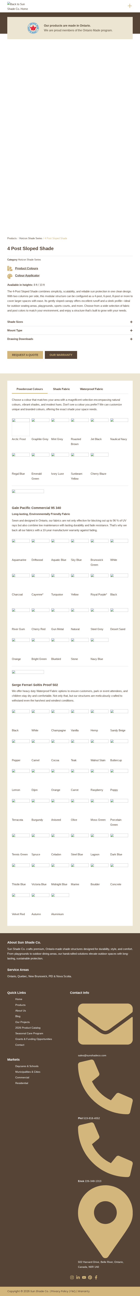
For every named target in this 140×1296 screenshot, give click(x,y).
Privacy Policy (59, 1291)
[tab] (30, 389)
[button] (130, 6)
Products (12, 238)
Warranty (84, 1291)
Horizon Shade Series (30, 238)
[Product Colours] (9, 268)
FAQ (73, 1291)
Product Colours (26, 268)
